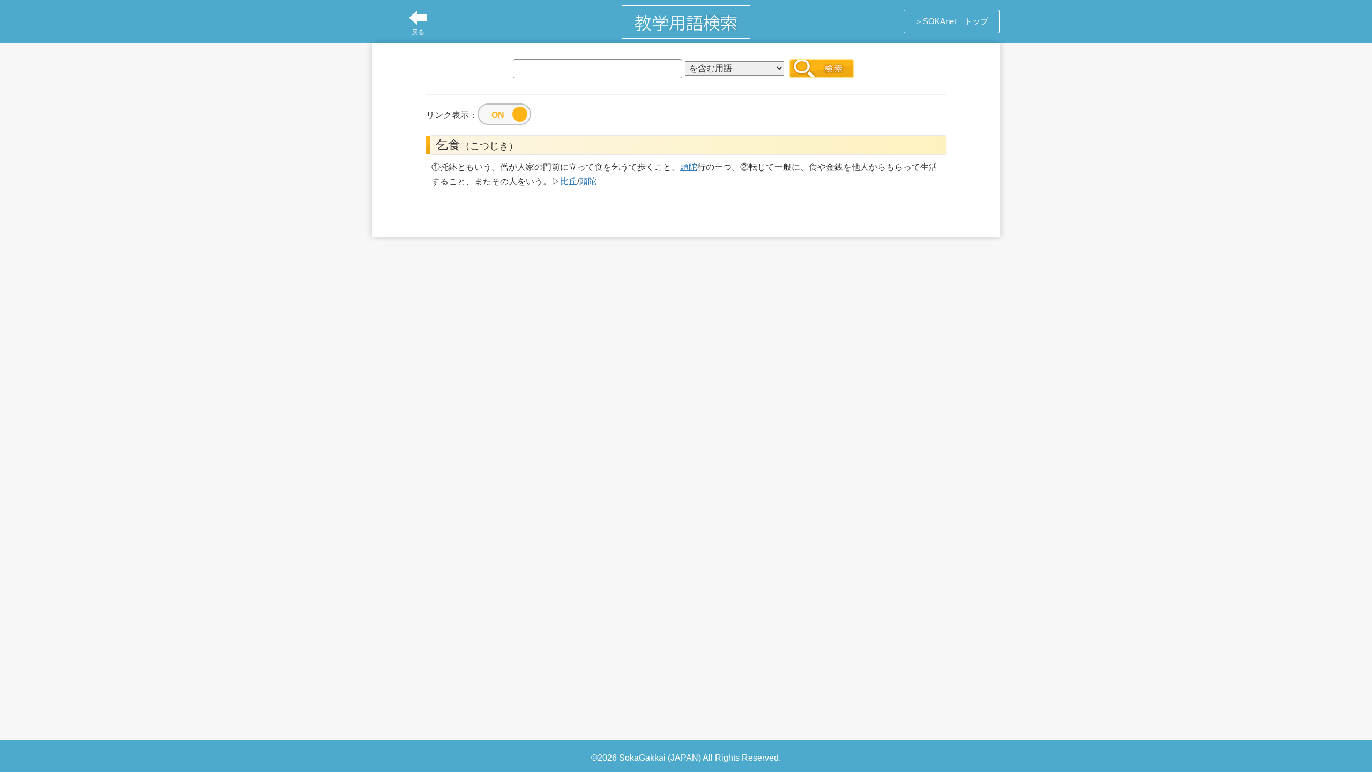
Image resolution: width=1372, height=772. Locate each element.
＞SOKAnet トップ (951, 21)
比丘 (568, 181)
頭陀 (688, 167)
